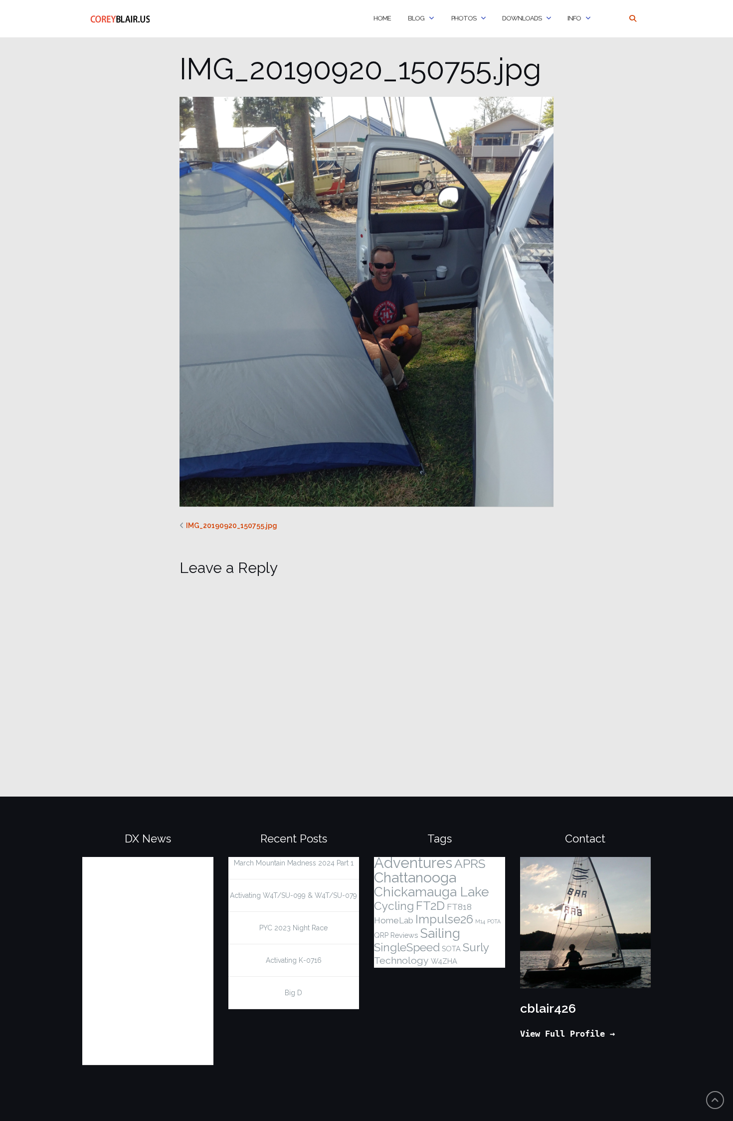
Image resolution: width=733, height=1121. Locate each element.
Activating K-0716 (294, 960)
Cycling (394, 905)
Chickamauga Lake (431, 891)
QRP (381, 935)
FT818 (459, 907)
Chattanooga (415, 877)
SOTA (451, 948)
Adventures (413, 862)
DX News (148, 838)
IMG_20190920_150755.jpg (231, 526)
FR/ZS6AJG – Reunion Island (139, 957)
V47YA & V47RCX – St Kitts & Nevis (136, 1033)
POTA (494, 921)
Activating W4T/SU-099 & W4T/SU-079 (293, 895)
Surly (476, 947)
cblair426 (548, 1008)
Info (574, 18)
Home (381, 18)
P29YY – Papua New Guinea (133, 913)
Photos (463, 18)
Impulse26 (444, 919)
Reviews (404, 935)
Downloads (522, 18)
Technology (401, 960)
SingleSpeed (407, 947)
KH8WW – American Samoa (134, 869)
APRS (470, 863)
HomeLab (393, 920)
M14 (480, 921)
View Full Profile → (567, 1034)
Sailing (440, 933)
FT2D (430, 906)
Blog (415, 18)
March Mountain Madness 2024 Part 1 (294, 863)
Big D (293, 993)
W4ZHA (444, 961)
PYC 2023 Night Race (293, 928)
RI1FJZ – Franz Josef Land (147, 995)
